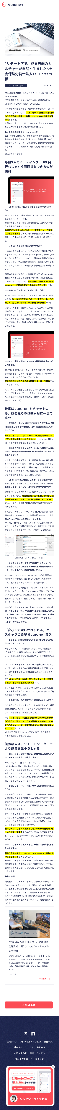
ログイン (39, 1059)
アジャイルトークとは (30, 1041)
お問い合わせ (28, 1005)
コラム (30, 1047)
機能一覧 (48, 1041)
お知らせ (41, 1047)
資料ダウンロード (23, 1059)
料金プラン (19, 1047)
